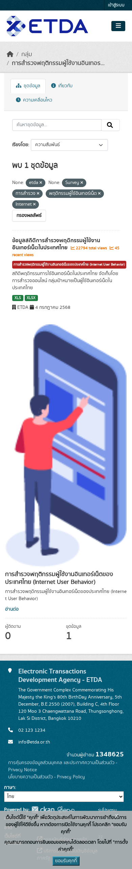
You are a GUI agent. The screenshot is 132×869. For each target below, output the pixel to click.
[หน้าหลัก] (10, 54)
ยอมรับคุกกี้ (66, 860)
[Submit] (110, 125)
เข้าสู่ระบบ (116, 5)
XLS (18, 298)
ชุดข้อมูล (31, 86)
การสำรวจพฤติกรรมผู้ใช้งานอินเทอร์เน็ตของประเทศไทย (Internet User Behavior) (69, 264)
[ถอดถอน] (41, 183)
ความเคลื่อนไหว (37, 100)
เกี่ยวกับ (64, 86)
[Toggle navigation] (118, 26)
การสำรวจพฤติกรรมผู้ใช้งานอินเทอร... (58, 63)
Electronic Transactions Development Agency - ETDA (60, 675)
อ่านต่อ (12, 609)
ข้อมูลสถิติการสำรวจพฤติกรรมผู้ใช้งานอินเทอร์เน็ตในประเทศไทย (56, 244)
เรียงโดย (20, 144)
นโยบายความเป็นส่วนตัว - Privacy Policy (46, 777)
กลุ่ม (26, 54)
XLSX (31, 298)
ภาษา (9, 787)
